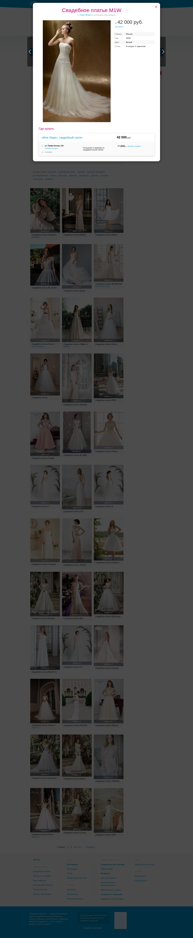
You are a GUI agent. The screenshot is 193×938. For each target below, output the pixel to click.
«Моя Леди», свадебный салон (61, 137)
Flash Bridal (85, 15)
